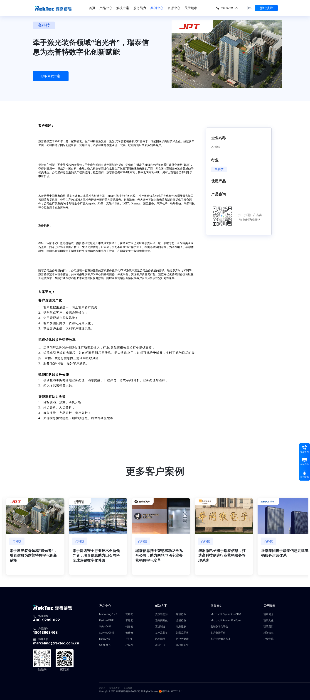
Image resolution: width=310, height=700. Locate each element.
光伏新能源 (161, 614)
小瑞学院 (268, 639)
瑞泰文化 (268, 620)
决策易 (102, 688)
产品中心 (105, 8)
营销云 (129, 614)
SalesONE (105, 626)
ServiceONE (106, 632)
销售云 (129, 626)
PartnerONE (106, 620)
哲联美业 (128, 688)
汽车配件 (160, 639)
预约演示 (266, 8)
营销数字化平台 (219, 626)
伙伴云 (129, 632)
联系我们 (268, 626)
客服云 (129, 620)
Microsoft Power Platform (226, 620)
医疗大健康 (182, 639)
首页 (92, 8)
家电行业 (160, 645)
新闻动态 (268, 632)
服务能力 (139, 8)
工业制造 (160, 626)
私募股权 (181, 626)
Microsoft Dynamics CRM (226, 614)
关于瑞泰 (191, 8)
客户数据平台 (218, 632)
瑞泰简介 (268, 614)
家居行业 (181, 614)
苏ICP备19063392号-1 (172, 691)
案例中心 (156, 8)
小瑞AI (129, 645)
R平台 (128, 639)
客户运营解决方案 (221, 639)
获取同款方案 (50, 76)
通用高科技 (161, 620)
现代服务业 (182, 645)
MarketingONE (108, 614)
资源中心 (173, 8)
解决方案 (122, 8)
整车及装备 (161, 632)
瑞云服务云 (114, 688)
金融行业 (181, 620)
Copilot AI (105, 645)
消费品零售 (182, 632)
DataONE (104, 639)
